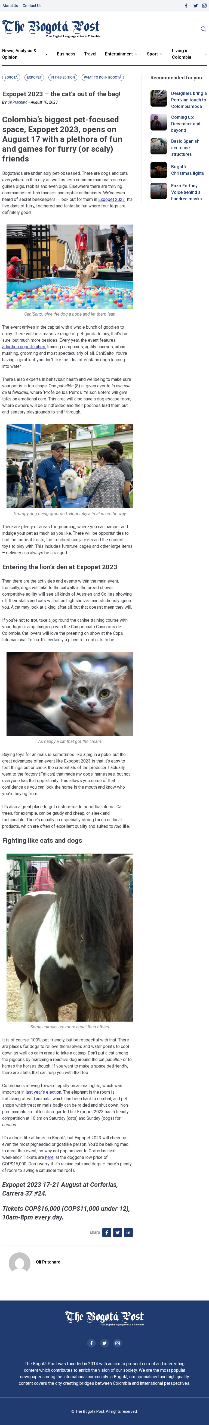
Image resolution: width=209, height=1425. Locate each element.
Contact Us (32, 6)
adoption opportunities (23, 346)
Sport (152, 54)
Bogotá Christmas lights (187, 170)
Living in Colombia (181, 54)
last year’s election (43, 1092)
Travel (90, 54)
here (49, 1157)
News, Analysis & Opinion (19, 54)
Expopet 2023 (111, 199)
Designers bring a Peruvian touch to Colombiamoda (189, 100)
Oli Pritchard (17, 102)
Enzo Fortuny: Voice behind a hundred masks (186, 192)
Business (66, 54)
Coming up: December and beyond (185, 124)
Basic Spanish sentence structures (185, 148)
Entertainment (119, 54)
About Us (10, 6)
